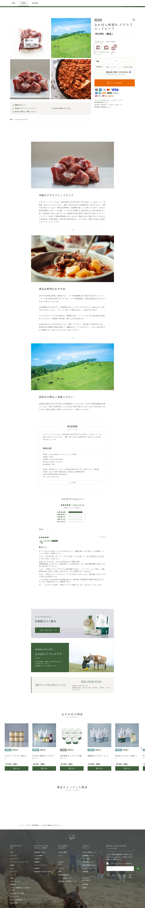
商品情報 (35, 3)
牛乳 (11, 852)
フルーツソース (15, 881)
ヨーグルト (13, 855)
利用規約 (37, 868)
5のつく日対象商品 (33, 825)
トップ (21, 825)
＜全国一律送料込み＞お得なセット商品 (21, 889)
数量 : (98, 61)
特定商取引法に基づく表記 (42, 871)
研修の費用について (88, 865)
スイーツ (13, 875)
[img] (44, 537)
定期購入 (13, 884)
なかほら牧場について (89, 852)
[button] (133, 20)
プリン (12, 868)
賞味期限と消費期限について (102, 107)
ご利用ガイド (38, 858)
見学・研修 (86, 858)
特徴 (23, 3)
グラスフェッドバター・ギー (19, 862)
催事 (59, 871)
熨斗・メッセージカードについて (19, 119)
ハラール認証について (65, 878)
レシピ (60, 855)
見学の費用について (88, 862)
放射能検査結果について (101, 102)
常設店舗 (85, 884)
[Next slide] (140, 748)
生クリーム (13, 871)
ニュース (61, 868)
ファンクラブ (14, 896)
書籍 (11, 878)
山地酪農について (88, 855)
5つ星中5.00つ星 (77, 505)
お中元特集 (13, 903)
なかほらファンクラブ (89, 868)
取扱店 (84, 887)
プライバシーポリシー (41, 865)
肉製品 (12, 865)
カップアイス (14, 858)
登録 (138, 868)
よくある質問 (38, 855)
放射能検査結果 (63, 875)
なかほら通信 (62, 852)
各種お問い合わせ (40, 852)
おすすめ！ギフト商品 (17, 893)
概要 (13, 3)
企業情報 (85, 871)
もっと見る (72, 482)
